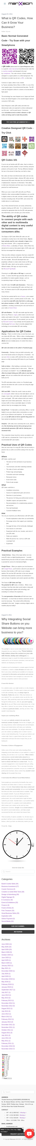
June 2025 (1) (6, 957)
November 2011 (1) (8, 1027)
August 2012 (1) (7, 1008)
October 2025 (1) (7, 955)
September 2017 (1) (8, 990)
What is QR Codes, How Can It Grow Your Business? (17, 23)
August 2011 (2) (7, 1032)
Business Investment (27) (10, 886)
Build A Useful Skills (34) (10, 884)
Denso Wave (6, 246)
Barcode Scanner (8, 321)
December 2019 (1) (8, 979)
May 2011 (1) (6, 1041)
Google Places (8, 569)
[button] (29, 1133)
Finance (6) (5, 905)
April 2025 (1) (6, 960)
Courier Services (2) (8, 889)
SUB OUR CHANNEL (18, 926)
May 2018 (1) (6, 981)
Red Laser (12, 324)
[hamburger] (4, 4)
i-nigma (15, 315)
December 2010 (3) (8, 1046)
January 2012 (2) (7, 1022)
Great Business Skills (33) (10, 913)
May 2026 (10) (6, 947)
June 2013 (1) (6, 995)
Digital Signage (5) (8, 897)
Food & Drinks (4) (8, 908)
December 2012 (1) (8, 1003)
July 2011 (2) (6, 1035)
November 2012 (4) (8, 1006)
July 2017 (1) (6, 992)
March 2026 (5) (7, 952)
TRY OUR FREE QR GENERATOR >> (18, 122)
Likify (7, 357)
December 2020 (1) (8, 971)
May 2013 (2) (6, 998)
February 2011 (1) (8, 1043)
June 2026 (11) (7, 944)
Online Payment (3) (8, 918)
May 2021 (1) (6, 968)
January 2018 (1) (7, 987)
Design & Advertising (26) (10, 894)
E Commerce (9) (7, 900)
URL (23, 78)
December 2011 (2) (8, 1024)
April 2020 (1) (6, 976)
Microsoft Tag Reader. (10, 269)
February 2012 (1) (8, 1019)
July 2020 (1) (6, 973)
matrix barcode (13, 69)
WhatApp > (23, 1112)
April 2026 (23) (7, 949)
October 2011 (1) (7, 1030)
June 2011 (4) (6, 1038)
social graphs (7, 393)
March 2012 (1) (7, 1016)
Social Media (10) (8, 921)
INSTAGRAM (18, 932)
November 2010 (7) (8, 1049)
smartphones (6, 73)
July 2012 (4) (6, 1011)
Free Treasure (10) (8, 910)
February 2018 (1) (8, 984)
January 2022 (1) (7, 965)
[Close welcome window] (23, 1128)
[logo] (20, 4)
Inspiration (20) (7, 916)
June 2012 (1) (6, 1014)
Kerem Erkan (13, 308)
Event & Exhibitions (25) (10, 902)
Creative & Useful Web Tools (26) (13, 892)
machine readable (8, 71)
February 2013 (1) (8, 1000)
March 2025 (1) (7, 963)
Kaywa (23, 296)
